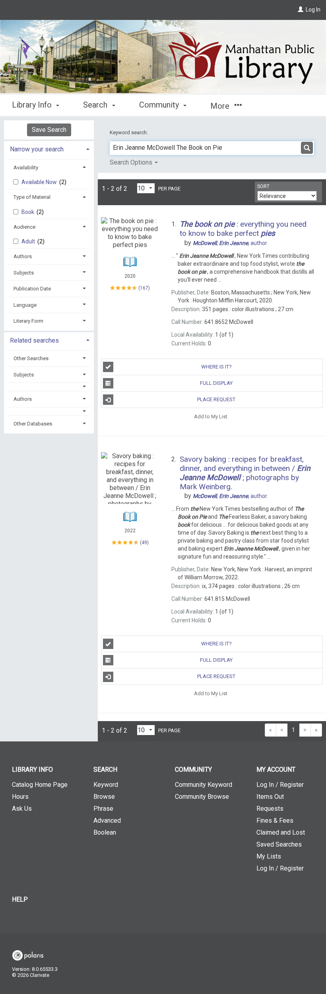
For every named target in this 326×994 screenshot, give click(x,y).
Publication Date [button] (32, 289)
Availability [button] (26, 168)
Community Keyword (203, 784)
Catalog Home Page (40, 784)
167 (144, 288)
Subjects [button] (24, 273)
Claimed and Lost (280, 832)
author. (230, 243)
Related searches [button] (34, 340)
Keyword (105, 784)
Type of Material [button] (32, 197)
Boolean (104, 832)
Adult (28, 241)
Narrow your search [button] (37, 149)
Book (28, 212)
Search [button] (96, 105)
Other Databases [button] (33, 424)
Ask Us (22, 808)
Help (20, 899)
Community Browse (202, 796)
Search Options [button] (132, 162)
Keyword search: (129, 132)
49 (144, 542)
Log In (313, 9)
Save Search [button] (49, 129)
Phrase (103, 808)
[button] (49, 386)
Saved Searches (279, 844)
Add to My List (210, 416)
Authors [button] (23, 256)
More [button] (220, 106)
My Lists (268, 856)
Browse (104, 796)
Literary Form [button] (28, 321)
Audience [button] (24, 227)
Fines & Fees (274, 820)
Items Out (270, 796)
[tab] (49, 148)
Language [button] (25, 305)
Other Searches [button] (31, 358)
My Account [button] (275, 769)
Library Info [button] (33, 105)
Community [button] (160, 105)
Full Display (216, 383)
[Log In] (300, 9)
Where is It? (216, 367)
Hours (20, 796)
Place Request (216, 399)
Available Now (39, 182)
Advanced (107, 820)
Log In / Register (280, 784)
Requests (269, 808)
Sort (263, 186)
